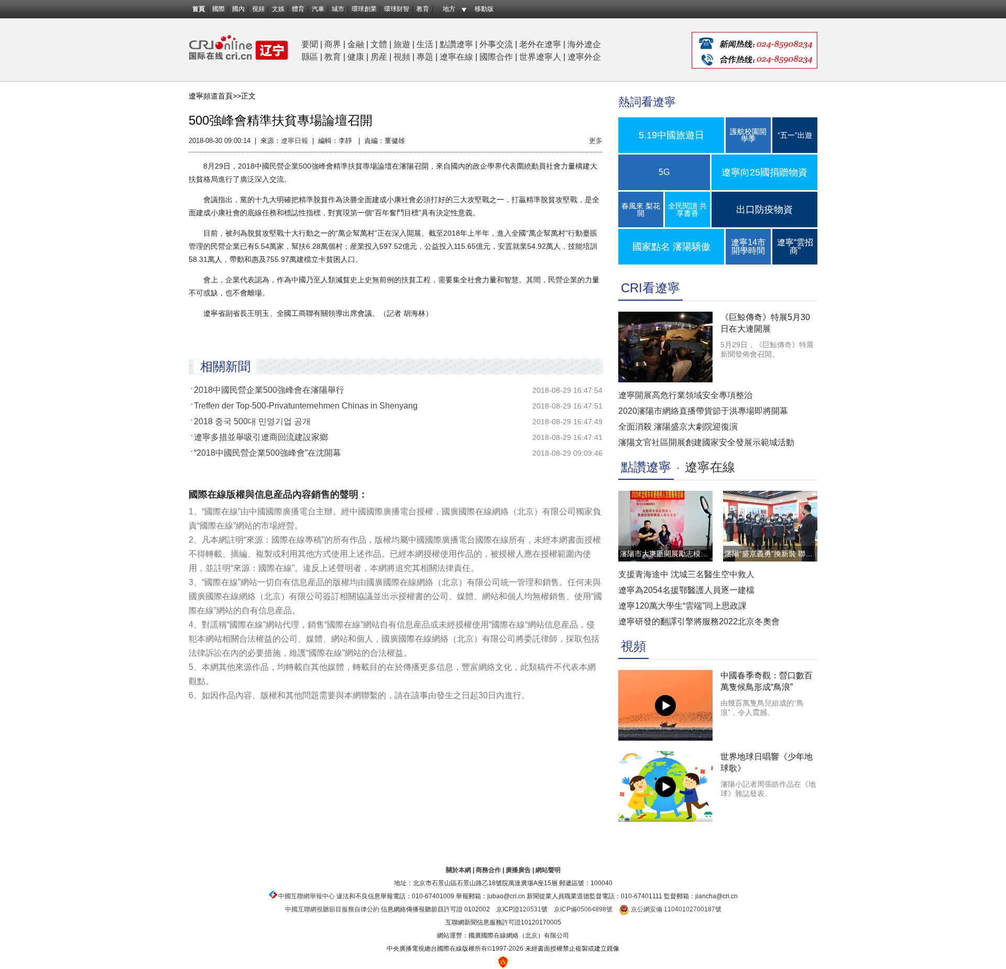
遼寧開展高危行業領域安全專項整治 (685, 395)
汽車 (318, 9)
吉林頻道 (238, 47)
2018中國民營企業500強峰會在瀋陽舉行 (269, 390)
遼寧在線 (456, 56)
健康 (355, 56)
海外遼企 (584, 44)
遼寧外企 (584, 56)
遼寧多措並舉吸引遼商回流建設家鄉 (261, 437)
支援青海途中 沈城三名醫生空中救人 (686, 574)
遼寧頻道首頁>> (215, 96)
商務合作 (488, 870)
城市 (338, 9)
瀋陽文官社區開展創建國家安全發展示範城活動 (706, 442)
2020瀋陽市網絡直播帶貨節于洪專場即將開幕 (703, 410)
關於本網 (458, 870)
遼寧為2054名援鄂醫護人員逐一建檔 (686, 590)
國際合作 (496, 56)
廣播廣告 (518, 870)
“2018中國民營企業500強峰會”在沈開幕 (267, 452)
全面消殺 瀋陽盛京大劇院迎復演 (678, 426)
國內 (238, 9)
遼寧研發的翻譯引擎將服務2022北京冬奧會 (699, 621)
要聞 (309, 44)
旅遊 (401, 44)
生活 (425, 44)
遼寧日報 (294, 141)
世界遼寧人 (540, 56)
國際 (218, 9)
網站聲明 (548, 870)
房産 (378, 56)
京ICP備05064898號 (583, 909)
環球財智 (396, 9)
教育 (423, 9)
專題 (425, 56)
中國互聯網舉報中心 (306, 896)
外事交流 (496, 44)
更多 (596, 141)
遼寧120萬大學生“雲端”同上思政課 (682, 605)
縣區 (309, 56)
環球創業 (364, 9)
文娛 (278, 9)
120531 (530, 909)
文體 (378, 44)
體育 (298, 9)
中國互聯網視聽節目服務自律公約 (332, 909)
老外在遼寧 (540, 44)
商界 (332, 44)
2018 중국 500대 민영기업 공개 (252, 421)
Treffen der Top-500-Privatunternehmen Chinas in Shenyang (306, 405)
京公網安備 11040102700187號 (675, 909)
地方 (449, 9)
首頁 (198, 9)
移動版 (484, 9)
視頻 (258, 9)
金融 (355, 44)
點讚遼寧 (456, 44)
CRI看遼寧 (650, 288)
